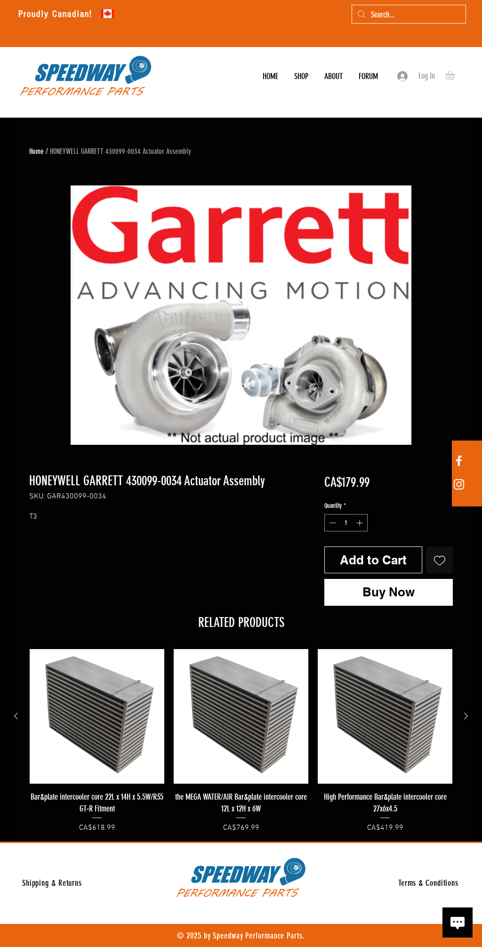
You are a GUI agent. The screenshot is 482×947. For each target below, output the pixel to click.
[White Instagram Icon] (459, 484)
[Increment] (360, 522)
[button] (455, 75)
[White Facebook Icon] (459, 461)
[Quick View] (97, 716)
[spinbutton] (345, 522)
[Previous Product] (16, 716)
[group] (241, 741)
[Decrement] (331, 522)
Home (36, 151)
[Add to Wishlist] (439, 559)
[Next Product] (466, 716)
